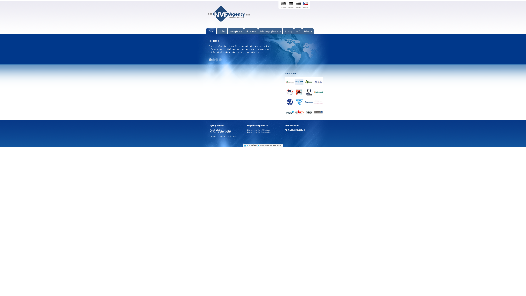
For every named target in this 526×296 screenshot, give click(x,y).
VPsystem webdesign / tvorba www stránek (251, 144)
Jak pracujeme (251, 29)
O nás (206, 29)
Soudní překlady (235, 29)
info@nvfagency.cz (223, 130)
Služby (222, 29)
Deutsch (291, 1)
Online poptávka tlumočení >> (259, 132)
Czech (306, 1)
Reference (316, 29)
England (283, 1)
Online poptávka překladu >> (259, 130)
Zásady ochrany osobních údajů (222, 136)
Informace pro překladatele (270, 29)
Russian (298, 1)
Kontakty (288, 29)
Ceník (298, 29)
